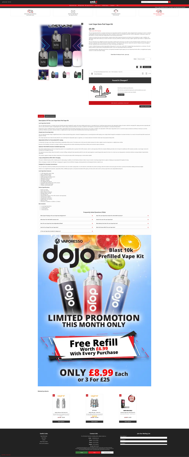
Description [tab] (41, 116)
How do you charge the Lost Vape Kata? (49, 227)
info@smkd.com (95, 438)
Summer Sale (73, 5)
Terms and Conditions (43, 443)
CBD (117, 5)
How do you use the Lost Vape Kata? (104, 219)
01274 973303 (95, 442)
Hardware (112, 5)
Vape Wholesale (44, 436)
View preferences (107, 452)
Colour (135, 59)
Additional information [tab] (50, 116)
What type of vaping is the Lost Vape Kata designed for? (53, 215)
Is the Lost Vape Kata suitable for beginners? (50, 231)
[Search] (169, 2)
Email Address (123, 436)
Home (156, 7)
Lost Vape (171, 7)
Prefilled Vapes (105, 5)
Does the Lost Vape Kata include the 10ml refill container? (109, 215)
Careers (43, 439)
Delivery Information (145, 106)
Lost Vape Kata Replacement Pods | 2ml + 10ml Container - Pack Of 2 (108, 71)
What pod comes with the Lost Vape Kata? (105, 227)
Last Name (122, 443)
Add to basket (147, 67)
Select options (61, 421)
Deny (94, 452)
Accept (82, 452)
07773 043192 (95, 444)
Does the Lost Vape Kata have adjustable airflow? (51, 223)
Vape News (44, 438)
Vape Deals (82, 5)
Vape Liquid (97, 5)
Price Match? (121, 94)
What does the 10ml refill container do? (49, 219)
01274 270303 (95, 440)
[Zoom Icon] (82, 24)
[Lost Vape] (126, 54)
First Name (122, 439)
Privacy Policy (8, 454)
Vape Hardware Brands (163, 7)
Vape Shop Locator (44, 441)
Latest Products (89, 5)
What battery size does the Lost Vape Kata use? (107, 223)
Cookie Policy (3, 454)
